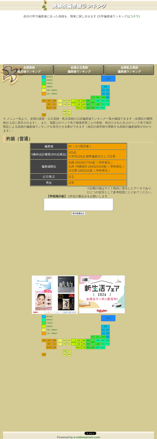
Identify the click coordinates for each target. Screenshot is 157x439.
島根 (64, 101)
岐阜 (88, 104)
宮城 (107, 94)
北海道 (108, 78)
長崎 (43, 101)
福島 (107, 97)
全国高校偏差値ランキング (29, 69)
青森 (105, 86)
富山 (98, 97)
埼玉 (103, 104)
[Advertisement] (78, 42)
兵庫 (73, 102)
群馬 (98, 101)
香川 (69, 111)
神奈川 (98, 108)
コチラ (134, 16)
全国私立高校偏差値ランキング (129, 69)
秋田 (103, 90)
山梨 (98, 104)
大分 (54, 104)
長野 (92, 102)
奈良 (83, 104)
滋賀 (83, 101)
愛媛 (64, 111)
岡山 (69, 104)
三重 (83, 108)
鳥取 (69, 101)
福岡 (54, 101)
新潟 (103, 97)
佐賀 (49, 101)
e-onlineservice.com (87, 437)
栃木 (103, 101)
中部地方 (50, 83)
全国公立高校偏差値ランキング (79, 69)
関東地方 (50, 80)
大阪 (78, 104)
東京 (103, 108)
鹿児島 (49, 108)
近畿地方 (50, 86)
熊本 (49, 104)
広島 (64, 104)
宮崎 (54, 108)
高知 (64, 115)
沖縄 (43, 115)
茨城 (107, 101)
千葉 (107, 104)
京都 (78, 101)
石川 (92, 97)
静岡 (92, 108)
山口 (60, 102)
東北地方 (50, 77)
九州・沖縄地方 (52, 94)
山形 (103, 94)
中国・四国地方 (52, 90)
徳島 (69, 115)
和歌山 (78, 108)
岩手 (107, 90)
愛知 (88, 108)
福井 (88, 101)
